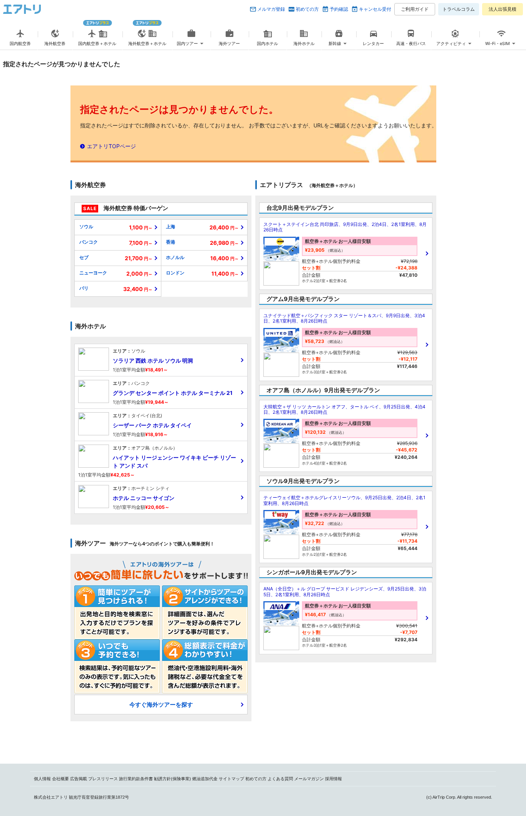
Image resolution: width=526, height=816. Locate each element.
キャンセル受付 (375, 9)
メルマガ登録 (271, 9)
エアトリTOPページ (111, 146)
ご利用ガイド (415, 9)
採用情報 (333, 778)
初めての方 (307, 9)
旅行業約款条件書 (136, 778)
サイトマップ (231, 778)
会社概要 (60, 778)
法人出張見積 (502, 9)
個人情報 (42, 778)
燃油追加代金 (205, 778)
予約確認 (339, 9)
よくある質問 (280, 778)
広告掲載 (78, 778)
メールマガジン (309, 778)
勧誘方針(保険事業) (172, 778)
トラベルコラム (458, 9)
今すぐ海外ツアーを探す (161, 704)
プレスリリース (103, 778)
